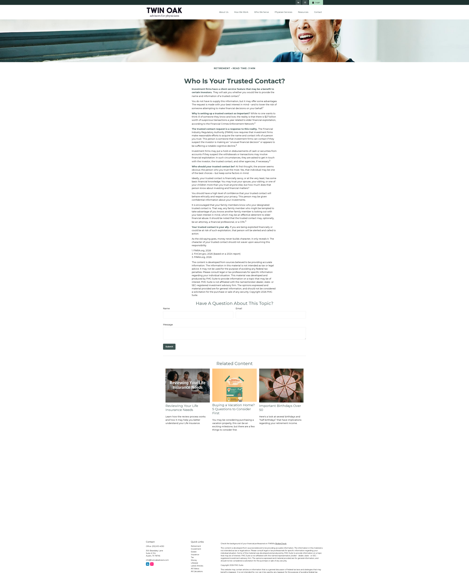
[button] (223, 12)
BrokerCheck (280, 543)
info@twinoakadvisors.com (157, 560)
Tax (192, 557)
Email (239, 308)
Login (317, 2)
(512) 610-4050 (158, 546)
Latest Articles (197, 566)
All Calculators (197, 571)
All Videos (195, 569)
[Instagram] (305, 2)
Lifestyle (194, 563)
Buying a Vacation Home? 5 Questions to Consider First (233, 409)
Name (166, 308)
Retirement (196, 546)
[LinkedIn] (298, 2)
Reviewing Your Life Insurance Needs (181, 408)
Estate (194, 552)
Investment (196, 549)
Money (194, 560)
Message (168, 324)
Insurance (195, 554)
